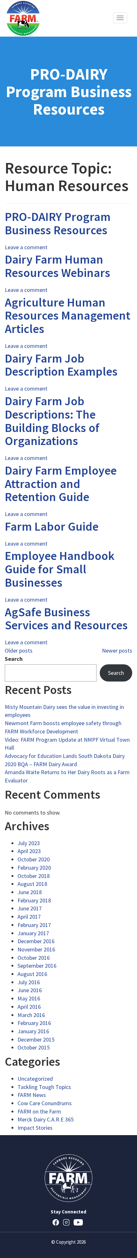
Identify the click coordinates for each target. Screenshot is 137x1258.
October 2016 (34, 957)
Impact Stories (35, 1127)
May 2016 (29, 998)
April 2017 (29, 916)
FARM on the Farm (39, 1111)
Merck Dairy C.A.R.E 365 (46, 1119)
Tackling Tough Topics (44, 1087)
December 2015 (36, 1039)
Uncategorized (35, 1078)
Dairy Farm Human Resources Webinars (57, 266)
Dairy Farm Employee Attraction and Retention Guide (61, 484)
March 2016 (31, 1015)
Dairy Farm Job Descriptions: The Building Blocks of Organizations (52, 420)
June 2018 (30, 892)
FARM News (32, 1095)
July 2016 (29, 982)
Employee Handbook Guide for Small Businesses (59, 569)
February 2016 (34, 1023)
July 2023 (29, 843)
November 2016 (36, 949)
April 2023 (29, 851)
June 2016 (30, 990)
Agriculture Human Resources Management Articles (67, 315)
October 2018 (34, 876)
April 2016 (29, 1006)
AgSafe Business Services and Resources (66, 618)
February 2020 (34, 867)
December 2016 (36, 941)
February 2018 (34, 900)
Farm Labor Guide (51, 526)
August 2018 (32, 883)
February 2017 (34, 925)
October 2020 (34, 859)
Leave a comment (26, 247)
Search (14, 658)
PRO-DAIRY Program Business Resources (58, 223)
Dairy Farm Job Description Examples (61, 365)
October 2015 (34, 1047)
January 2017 (33, 933)
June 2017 (30, 908)
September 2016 (37, 965)
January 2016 (33, 1031)
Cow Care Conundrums (45, 1103)
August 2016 (32, 974)
